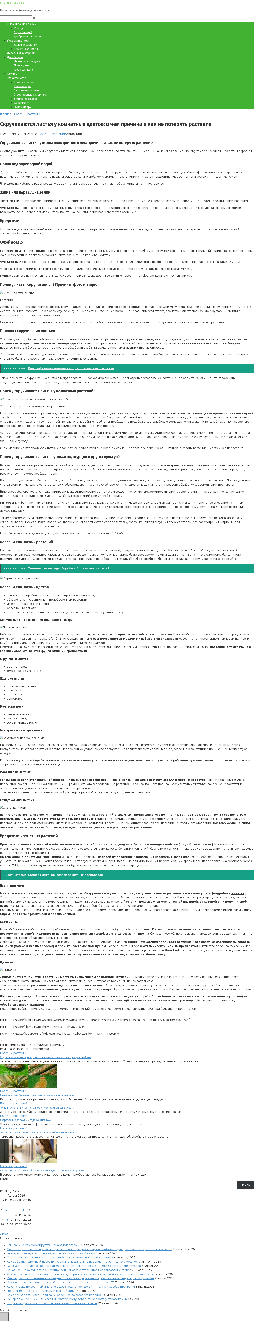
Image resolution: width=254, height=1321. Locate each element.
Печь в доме (22, 65)
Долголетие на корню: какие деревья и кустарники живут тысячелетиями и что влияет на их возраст (81, 1274)
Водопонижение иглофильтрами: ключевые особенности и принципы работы (45, 1057)
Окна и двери (22, 107)
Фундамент (21, 103)
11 (6, 1214)
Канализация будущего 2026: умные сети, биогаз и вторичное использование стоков (69, 1270)
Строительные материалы (31, 94)
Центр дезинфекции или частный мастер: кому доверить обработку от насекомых (67, 1299)
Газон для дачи (23, 69)
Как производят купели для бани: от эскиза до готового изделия (54, 1295)
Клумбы (12, 73)
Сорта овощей (23, 32)
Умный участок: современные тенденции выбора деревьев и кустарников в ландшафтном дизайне (80, 1278)
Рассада (19, 28)
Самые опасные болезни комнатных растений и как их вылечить (37, 1095)
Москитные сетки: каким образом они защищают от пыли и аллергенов (42, 1170)
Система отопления (26, 90)
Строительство (16, 78)
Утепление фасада (25, 98)
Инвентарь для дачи (27, 61)
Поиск (4, 1178)
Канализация (22, 86)
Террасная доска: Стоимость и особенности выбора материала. (37, 1132)
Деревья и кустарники (21, 53)
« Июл (4, 1234)
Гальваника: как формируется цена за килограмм (43, 1245)
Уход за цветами (18, 40)
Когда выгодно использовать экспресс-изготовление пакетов (52, 1303)
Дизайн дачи (15, 57)
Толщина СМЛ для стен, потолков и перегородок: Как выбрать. (37, 1107)
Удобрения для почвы (28, 36)
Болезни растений (25, 44)
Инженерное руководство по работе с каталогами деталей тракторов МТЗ (61, 1282)
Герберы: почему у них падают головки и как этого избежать (51, 1253)
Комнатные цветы (26, 49)
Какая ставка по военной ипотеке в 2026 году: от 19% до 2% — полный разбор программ (71, 1286)
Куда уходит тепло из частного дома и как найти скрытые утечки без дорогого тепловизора (74, 1266)
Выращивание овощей (21, 24)
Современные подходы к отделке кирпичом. (26, 1120)
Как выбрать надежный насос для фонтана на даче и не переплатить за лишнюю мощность (73, 1261)
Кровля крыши (24, 82)
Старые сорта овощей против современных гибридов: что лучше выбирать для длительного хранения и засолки (89, 1249)
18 (6, 1219)
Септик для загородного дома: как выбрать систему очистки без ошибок (60, 1257)
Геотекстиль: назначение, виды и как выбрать (40, 1290)
